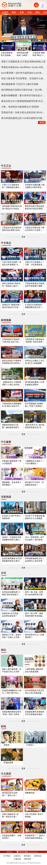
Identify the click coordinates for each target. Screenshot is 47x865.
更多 (42, 122)
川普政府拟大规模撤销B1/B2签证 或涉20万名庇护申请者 (11, 405)
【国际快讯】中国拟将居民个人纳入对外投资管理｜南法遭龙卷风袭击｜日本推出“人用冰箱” (11, 383)
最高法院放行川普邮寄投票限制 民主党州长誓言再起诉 (12, 362)
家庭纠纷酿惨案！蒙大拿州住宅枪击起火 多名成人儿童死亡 (23, 95)
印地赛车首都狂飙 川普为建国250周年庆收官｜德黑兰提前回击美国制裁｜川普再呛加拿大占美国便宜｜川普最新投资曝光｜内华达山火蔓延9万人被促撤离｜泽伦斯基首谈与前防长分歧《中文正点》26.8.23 (35, 186)
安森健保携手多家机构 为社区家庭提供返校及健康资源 (34, 713)
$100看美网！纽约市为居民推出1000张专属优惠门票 (23, 73)
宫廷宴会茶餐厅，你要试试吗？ (11, 836)
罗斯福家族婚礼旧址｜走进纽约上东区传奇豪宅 (34, 559)
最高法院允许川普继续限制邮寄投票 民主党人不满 (23, 101)
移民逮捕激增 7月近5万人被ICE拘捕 (19, 84)
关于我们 (7, 856)
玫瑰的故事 (8, 763)
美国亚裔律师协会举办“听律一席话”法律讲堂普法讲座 (11, 713)
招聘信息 (37, 856)
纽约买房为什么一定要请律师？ (34, 636)
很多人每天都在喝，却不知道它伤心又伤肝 (11, 670)
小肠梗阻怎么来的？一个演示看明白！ (34, 462)
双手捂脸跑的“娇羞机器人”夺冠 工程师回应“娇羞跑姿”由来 (34, 405)
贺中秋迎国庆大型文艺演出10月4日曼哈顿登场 (34, 691)
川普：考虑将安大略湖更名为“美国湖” (20, 107)
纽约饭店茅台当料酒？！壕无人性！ (9, 794)
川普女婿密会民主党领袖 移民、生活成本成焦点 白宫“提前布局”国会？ (7, 54)
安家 (22, 12)
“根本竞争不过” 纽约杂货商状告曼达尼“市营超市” (34, 426)
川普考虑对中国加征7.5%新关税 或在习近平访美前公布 (11, 340)
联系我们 (27, 856)
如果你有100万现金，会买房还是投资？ (11, 614)
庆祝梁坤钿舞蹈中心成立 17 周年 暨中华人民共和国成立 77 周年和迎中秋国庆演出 (11, 691)
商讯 (38, 12)
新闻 (14, 12)
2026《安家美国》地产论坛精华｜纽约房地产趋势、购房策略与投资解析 (34, 538)
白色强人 (30, 745)
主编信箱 (17, 859)
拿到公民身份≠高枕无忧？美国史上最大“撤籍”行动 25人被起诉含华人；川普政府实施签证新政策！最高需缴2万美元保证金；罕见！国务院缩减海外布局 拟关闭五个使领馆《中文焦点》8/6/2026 (12, 284)
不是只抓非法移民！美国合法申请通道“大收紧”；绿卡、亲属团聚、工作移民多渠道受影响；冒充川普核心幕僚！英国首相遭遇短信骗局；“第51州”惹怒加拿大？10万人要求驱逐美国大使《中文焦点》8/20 (11, 263)
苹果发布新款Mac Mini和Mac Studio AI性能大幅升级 (23, 67)
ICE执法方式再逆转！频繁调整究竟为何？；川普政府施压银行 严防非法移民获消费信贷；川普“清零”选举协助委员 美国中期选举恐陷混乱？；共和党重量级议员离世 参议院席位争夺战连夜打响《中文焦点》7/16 (35, 306)
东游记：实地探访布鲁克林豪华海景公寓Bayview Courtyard (12, 538)
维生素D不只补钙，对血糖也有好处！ (34, 483)
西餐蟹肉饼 (30, 793)
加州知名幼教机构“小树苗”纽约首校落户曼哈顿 (23, 54)
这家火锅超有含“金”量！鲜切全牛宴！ (10, 815)
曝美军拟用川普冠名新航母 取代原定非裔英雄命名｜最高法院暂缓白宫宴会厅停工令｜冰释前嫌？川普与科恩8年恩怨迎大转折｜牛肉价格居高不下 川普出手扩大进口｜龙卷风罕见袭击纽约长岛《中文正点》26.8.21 (35, 207)
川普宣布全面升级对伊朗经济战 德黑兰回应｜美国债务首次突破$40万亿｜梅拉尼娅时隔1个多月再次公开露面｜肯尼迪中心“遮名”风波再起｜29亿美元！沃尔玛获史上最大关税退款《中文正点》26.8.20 (12, 229)
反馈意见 (17, 856)
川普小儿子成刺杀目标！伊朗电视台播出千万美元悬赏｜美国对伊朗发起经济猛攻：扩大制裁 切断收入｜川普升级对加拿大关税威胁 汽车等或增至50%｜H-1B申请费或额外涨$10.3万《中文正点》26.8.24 (12, 186)
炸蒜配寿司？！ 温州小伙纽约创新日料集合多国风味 (35, 836)
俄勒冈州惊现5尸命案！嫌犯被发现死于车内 (11, 426)
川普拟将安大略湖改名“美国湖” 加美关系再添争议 (34, 340)
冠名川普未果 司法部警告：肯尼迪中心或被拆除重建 (23, 78)
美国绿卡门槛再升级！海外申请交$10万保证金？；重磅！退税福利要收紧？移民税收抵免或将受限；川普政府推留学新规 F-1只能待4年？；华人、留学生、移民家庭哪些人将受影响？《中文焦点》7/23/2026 (11, 306)
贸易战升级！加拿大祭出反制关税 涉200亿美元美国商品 (23, 112)
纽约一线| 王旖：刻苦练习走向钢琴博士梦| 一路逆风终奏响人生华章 (34, 593)
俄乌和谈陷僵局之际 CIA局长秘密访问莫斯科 (23, 118)
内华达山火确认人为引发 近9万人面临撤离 (34, 362)
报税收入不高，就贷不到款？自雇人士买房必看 (11, 636)
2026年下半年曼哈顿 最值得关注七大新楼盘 (35, 517)
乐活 (30, 12)
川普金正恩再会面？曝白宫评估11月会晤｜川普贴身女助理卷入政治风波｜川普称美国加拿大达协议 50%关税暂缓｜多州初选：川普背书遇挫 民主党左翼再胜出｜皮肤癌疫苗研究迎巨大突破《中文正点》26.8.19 (35, 229)
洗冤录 (6, 745)
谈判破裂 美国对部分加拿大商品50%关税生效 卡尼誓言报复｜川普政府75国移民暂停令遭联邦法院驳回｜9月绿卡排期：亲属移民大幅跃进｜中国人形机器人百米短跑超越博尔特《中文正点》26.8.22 (12, 207)
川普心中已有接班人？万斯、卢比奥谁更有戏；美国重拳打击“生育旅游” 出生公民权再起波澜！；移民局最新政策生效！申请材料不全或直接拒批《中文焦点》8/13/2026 (34, 263)
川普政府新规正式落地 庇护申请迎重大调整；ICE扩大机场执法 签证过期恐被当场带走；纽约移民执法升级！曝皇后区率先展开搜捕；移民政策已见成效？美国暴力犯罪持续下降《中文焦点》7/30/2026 (35, 284)
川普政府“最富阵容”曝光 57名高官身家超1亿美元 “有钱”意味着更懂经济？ (39, 54)
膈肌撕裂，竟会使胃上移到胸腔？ (11, 483)
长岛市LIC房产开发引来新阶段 (11, 517)
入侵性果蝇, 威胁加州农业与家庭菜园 (34, 670)
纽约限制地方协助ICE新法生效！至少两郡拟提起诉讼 (23, 90)
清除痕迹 (27, 859)
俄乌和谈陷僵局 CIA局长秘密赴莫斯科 (34, 383)
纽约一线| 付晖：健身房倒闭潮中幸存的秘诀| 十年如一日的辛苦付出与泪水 (35, 614)
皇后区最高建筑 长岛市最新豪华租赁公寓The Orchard (12, 559)
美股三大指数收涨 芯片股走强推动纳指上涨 (23, 61)
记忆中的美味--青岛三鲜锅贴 (34, 815)
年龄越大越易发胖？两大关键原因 (11, 462)
